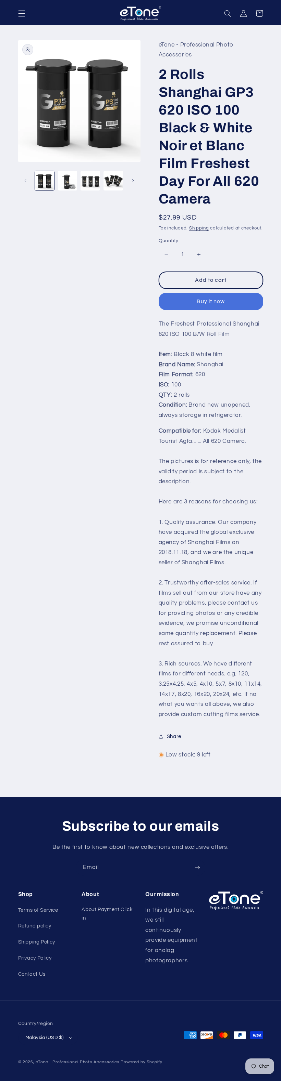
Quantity (169, 240)
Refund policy (34, 925)
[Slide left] (25, 180)
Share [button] (174, 736)
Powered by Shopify (141, 1062)
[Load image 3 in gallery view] (90, 180)
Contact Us (32, 974)
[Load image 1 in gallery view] (44, 180)
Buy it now (211, 301)
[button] (21, 13)
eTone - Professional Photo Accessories (77, 1062)
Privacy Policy (35, 958)
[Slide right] (132, 180)
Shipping (199, 228)
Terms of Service (38, 910)
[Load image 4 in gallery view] (113, 180)
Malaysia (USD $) (44, 1037)
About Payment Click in (107, 914)
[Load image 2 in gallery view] (67, 180)
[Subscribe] (197, 868)
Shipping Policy (36, 942)
